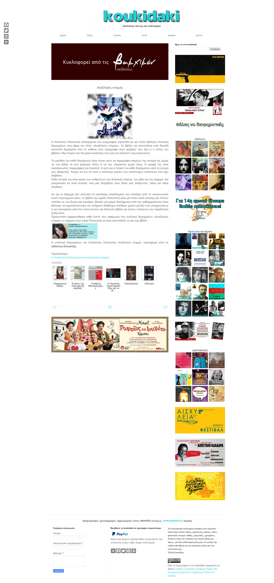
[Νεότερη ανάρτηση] (54, 308)
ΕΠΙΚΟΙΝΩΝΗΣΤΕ (173, 521)
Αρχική (63, 35)
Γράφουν (117, 35)
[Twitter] (6, 30)
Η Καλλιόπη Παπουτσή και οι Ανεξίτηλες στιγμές (80, 257)
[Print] (6, 36)
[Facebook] (6, 25)
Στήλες (90, 35)
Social (144, 35)
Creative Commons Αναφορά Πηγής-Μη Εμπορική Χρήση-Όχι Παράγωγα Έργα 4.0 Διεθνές (192, 572)
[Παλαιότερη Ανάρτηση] (165, 308)
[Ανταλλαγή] (6, 42)
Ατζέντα (199, 35)
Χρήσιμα (172, 35)
